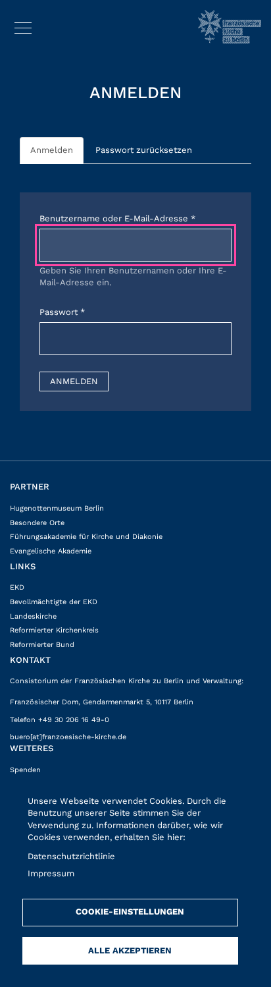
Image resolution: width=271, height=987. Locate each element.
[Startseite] (229, 26)
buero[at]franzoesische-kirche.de (68, 737)
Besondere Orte (37, 523)
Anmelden (51, 150)
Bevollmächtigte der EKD (53, 602)
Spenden (25, 770)
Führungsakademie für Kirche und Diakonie (86, 536)
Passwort (58, 312)
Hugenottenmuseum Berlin (57, 508)
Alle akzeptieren (130, 950)
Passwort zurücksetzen (143, 150)
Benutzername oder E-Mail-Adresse (113, 218)
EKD (17, 587)
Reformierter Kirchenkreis (54, 630)
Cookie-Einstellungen (130, 911)
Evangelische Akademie (50, 551)
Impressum (51, 873)
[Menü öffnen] (23, 26)
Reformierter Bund (42, 644)
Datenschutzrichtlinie (71, 856)
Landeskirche (33, 616)
